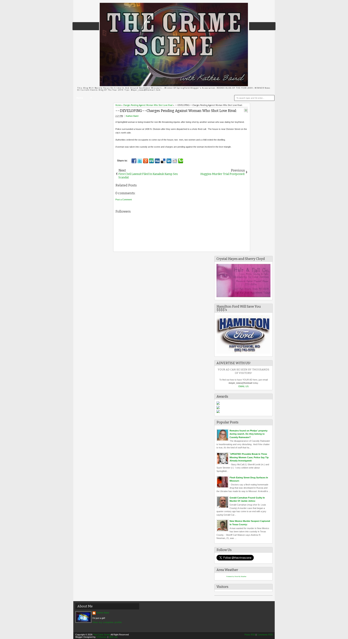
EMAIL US (243, 386)
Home (80, 98)
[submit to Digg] (157, 160)
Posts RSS (249, 634)
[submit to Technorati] (180, 160)
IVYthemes (101, 637)
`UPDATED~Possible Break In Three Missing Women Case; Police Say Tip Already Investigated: (249, 457)
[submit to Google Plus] (145, 160)
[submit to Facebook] (134, 160)
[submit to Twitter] (139, 160)
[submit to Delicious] (163, 160)
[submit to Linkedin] (169, 160)
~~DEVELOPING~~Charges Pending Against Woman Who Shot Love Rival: (176, 111)
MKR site (113, 637)
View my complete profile (107, 622)
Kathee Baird (132, 116)
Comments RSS (265, 634)
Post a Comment (123, 199)
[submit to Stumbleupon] (151, 160)
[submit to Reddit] (174, 160)
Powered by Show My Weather (236, 576)
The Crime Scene (101, 634)
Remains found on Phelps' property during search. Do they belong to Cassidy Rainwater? (248, 433)
